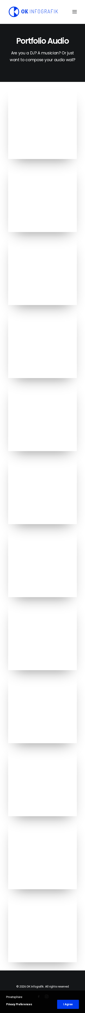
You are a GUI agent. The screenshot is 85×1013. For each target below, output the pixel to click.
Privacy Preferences (19, 1004)
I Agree (68, 1004)
